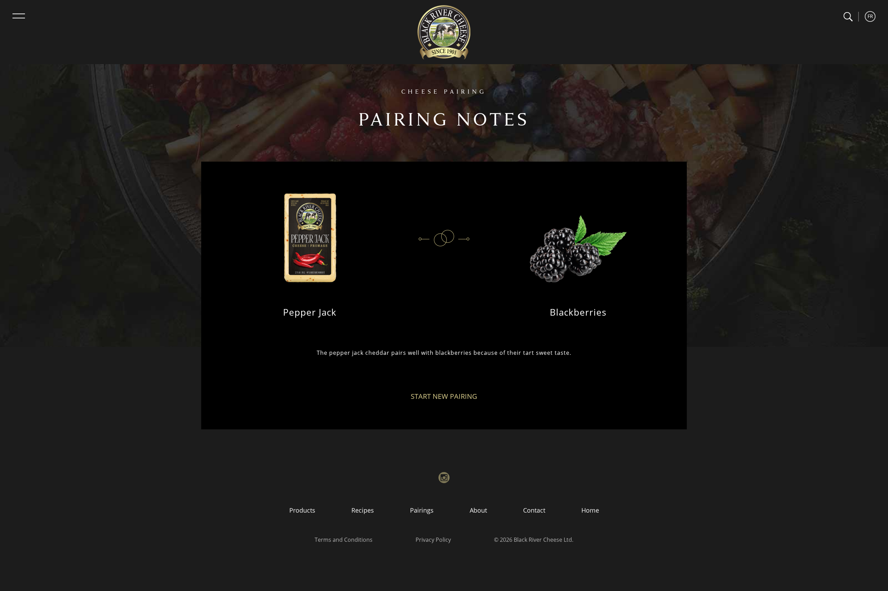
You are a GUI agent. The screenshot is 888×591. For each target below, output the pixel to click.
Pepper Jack (309, 312)
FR (870, 16)
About (478, 510)
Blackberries (578, 312)
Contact (534, 510)
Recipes (362, 510)
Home (590, 510)
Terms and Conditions (344, 539)
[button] (848, 17)
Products (302, 510)
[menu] (18, 16)
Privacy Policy (433, 539)
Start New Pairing (444, 396)
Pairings (422, 510)
